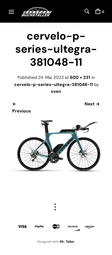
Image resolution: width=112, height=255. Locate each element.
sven (56, 91)
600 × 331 (80, 77)
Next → (92, 104)
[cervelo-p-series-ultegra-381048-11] (56, 171)
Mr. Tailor (67, 241)
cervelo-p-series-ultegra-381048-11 (53, 84)
